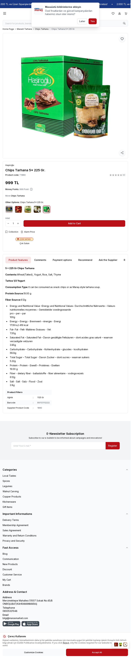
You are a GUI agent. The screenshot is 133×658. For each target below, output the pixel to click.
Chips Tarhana (41, 29)
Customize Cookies (33, 652)
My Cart (7, 579)
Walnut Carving (11, 491)
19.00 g (18, 293)
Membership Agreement (15, 525)
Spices (6, 481)
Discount (7, 569)
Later (82, 21)
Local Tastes (9, 475)
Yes (93, 21)
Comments (40, 260)
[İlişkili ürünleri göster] (120, 644)
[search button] (124, 23)
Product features (18, 260)
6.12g (15, 299)
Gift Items (7, 507)
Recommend (85, 260)
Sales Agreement (12, 530)
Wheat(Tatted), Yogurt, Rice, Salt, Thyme (33, 274)
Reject (66, 643)
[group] (65, 95)
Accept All (97, 652)
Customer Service (12, 574)
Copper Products (12, 496)
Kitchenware (9, 501)
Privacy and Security (14, 540)
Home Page (8, 29)
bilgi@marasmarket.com (15, 618)
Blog (5, 553)
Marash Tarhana (24, 29)
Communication (11, 559)
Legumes (7, 486)
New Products (10, 564)
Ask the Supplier (108, 260)
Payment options (62, 260)
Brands (6, 585)
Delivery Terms (11, 520)
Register (112, 445)
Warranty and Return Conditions (19, 535)
